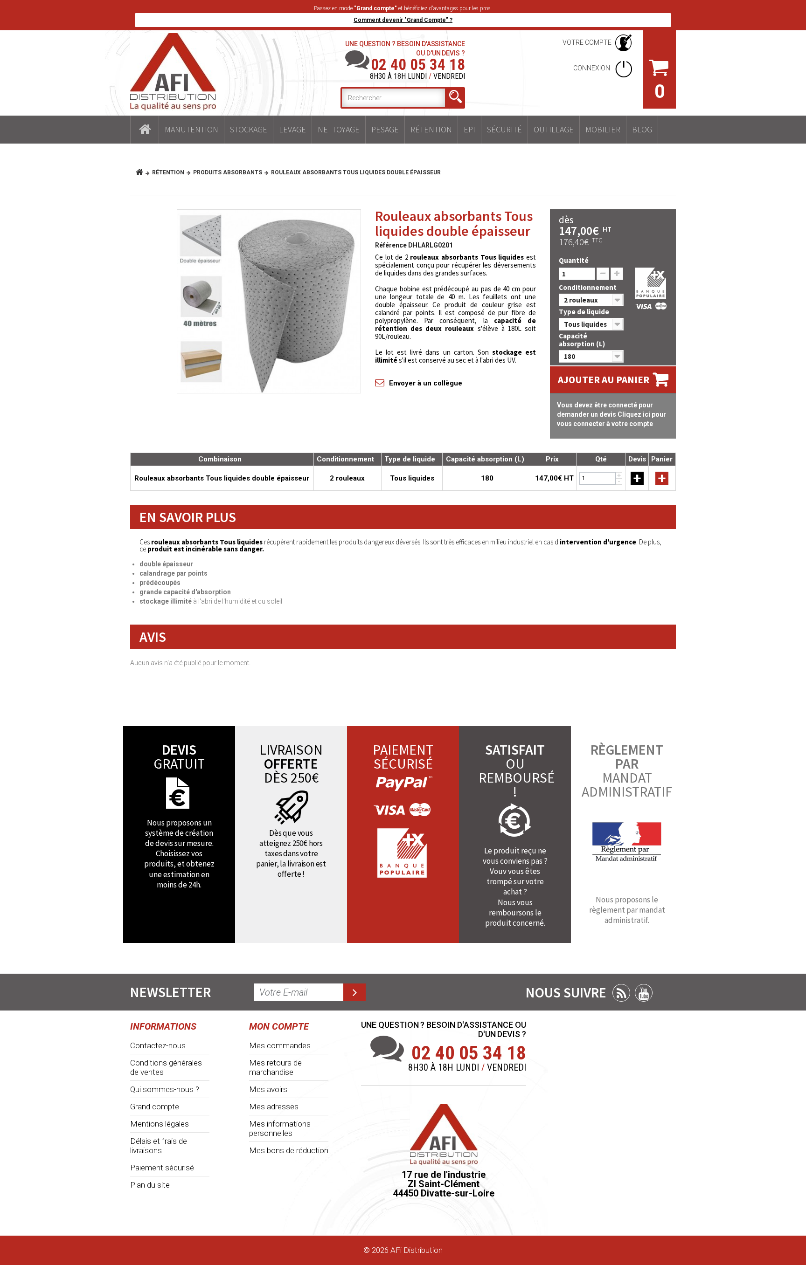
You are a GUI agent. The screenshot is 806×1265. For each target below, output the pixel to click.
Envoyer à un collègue (425, 383)
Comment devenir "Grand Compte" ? (403, 20)
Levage (292, 129)
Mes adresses (274, 1106)
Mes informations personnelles (280, 1128)
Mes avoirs (268, 1089)
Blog (642, 129)
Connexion (592, 68)
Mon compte (279, 1026)
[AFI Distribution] (173, 71)
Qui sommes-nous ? (164, 1089)
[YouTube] (644, 993)
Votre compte (587, 42)
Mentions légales (159, 1123)
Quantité (574, 260)
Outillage (554, 129)
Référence (391, 245)
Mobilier (602, 129)
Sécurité (504, 129)
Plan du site (150, 1184)
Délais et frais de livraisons (158, 1145)
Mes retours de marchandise (275, 1067)
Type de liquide (585, 312)
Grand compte (154, 1106)
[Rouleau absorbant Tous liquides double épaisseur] (269, 301)
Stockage (248, 129)
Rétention (431, 129)
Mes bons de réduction (288, 1150)
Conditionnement (588, 287)
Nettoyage (339, 129)
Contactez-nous (158, 1045)
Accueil (145, 130)
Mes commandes (280, 1045)
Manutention (191, 129)
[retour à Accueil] (143, 172)
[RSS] (621, 993)
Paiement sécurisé (162, 1167)
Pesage (385, 129)
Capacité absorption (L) (582, 340)
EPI (469, 129)
